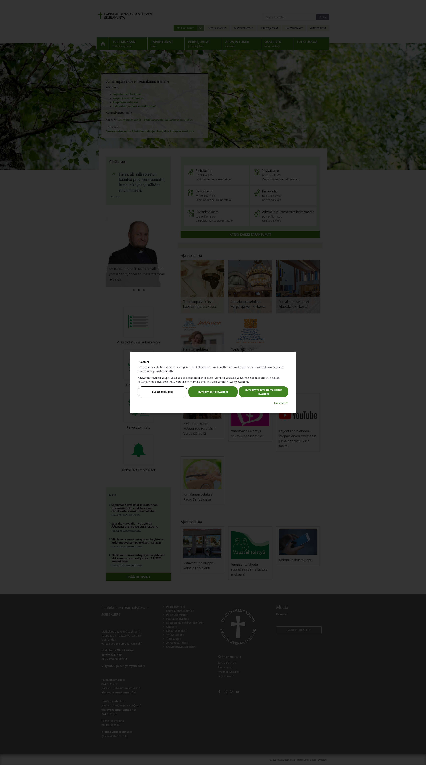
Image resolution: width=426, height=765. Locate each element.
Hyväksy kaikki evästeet (213, 392)
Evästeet (281, 403)
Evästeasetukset (162, 392)
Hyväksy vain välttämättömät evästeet (263, 392)
